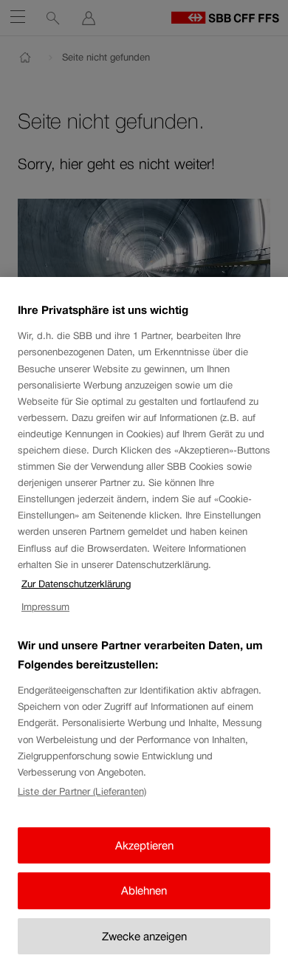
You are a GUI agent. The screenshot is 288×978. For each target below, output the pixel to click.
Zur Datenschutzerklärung (76, 583)
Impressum (45, 606)
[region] (144, 627)
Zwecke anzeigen (144, 936)
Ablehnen (144, 890)
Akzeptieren (144, 845)
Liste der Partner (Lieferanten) (82, 791)
